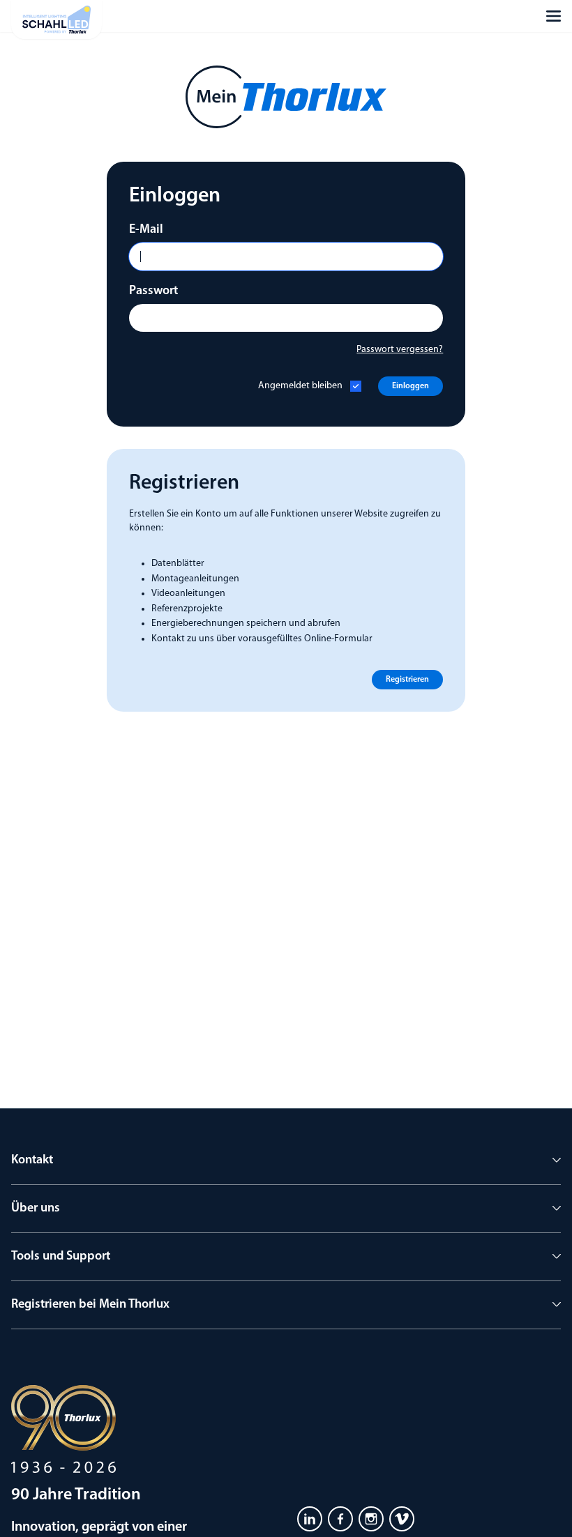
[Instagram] (371, 1519)
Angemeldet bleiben (300, 386)
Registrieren (407, 679)
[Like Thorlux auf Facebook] (340, 1519)
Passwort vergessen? (399, 349)
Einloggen (410, 386)
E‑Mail (146, 230)
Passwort (153, 291)
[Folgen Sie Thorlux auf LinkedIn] (310, 1519)
